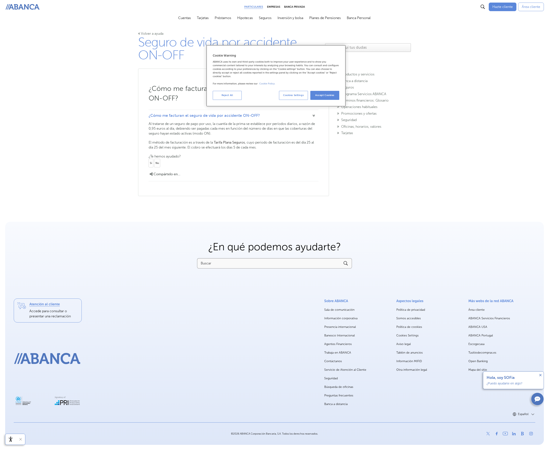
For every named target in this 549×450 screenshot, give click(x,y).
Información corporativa (340, 318)
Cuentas (184, 18)
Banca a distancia (336, 404)
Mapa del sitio (477, 370)
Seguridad (331, 378)
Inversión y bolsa (290, 18)
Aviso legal (403, 344)
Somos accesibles (408, 318)
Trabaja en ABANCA (337, 353)
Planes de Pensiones (325, 18)
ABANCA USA (477, 327)
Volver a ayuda (151, 34)
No (157, 163)
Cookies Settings (407, 335)
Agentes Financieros (338, 344)
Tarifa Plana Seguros (229, 142)
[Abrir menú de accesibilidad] (10, 439)
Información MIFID (409, 361)
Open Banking (478, 361)
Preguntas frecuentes (338, 395)
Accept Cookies (324, 95)
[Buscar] (482, 7)
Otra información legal (411, 370)
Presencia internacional (340, 327)
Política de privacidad (410, 310)
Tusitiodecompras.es (482, 353)
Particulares (253, 6)
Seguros (265, 18)
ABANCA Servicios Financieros (489, 318)
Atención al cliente (44, 304)
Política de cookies (409, 327)
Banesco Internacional (339, 336)
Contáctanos (333, 361)
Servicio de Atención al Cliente (345, 370)
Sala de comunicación (339, 310)
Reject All (227, 95)
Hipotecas (245, 18)
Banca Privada (294, 6)
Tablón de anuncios (409, 352)
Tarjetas (203, 18)
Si (151, 163)
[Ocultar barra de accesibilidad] (20, 439)
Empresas (273, 6)
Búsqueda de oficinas (338, 387)
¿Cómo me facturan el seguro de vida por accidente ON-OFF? (204, 115)
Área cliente (476, 310)
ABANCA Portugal (480, 336)
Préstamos (223, 18)
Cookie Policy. (267, 83)
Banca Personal (359, 18)
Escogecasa (476, 344)
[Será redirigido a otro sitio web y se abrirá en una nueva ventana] (23, 400)
